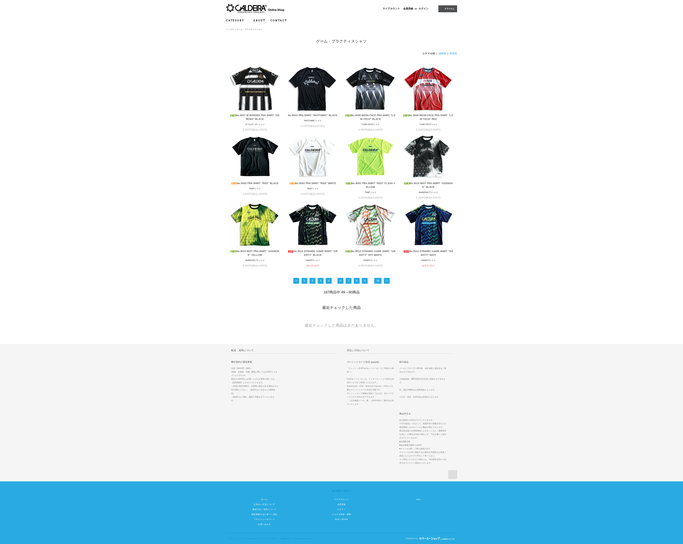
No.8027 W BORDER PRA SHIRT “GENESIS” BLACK (257, 117)
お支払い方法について (264, 504)
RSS (337, 519)
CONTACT (278, 20)
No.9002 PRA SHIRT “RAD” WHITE (315, 183)
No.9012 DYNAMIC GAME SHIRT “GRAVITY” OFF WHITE (373, 253)
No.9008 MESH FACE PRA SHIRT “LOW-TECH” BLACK (373, 117)
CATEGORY (235, 20)
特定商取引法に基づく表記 (264, 514)
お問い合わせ (264, 524)
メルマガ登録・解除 (341, 514)
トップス (230, 29)
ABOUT (259, 20)
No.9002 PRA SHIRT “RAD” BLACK (258, 183)
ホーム (264, 499)
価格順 (442, 53)
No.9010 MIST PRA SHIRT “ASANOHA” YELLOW (257, 253)
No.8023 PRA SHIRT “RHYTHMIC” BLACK (312, 115)
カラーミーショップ (237, 539)
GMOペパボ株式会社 (281, 539)
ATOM (345, 519)
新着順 (453, 53)
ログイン (423, 8)
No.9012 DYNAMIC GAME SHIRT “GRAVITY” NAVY (431, 253)
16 (378, 280)
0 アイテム (449, 9)
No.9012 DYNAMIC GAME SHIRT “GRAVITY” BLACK (315, 253)
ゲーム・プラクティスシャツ (249, 29)
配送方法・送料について (264, 509)
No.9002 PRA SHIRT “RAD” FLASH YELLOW (373, 185)
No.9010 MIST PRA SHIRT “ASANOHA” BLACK (431, 185)
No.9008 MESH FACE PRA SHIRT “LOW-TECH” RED (431, 117)
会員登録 (408, 8)
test (418, 499)
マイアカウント (391, 8)
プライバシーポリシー (264, 519)
